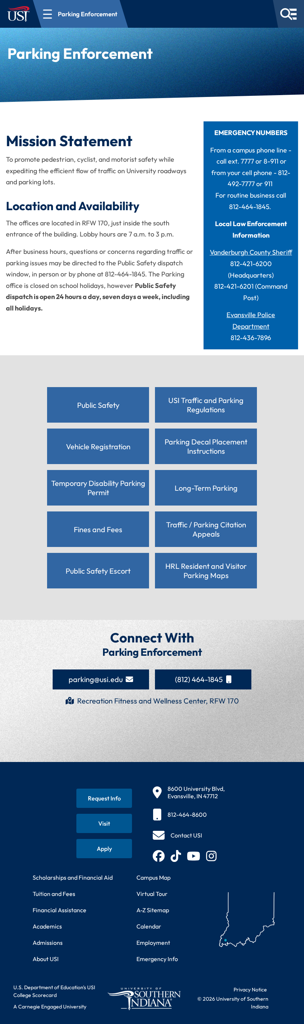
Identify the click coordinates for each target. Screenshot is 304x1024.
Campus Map (153, 877)
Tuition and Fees (54, 893)
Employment (153, 942)
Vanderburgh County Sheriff (251, 252)
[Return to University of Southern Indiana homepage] (143, 999)
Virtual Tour (152, 893)
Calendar (148, 926)
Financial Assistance (59, 910)
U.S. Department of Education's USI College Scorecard (54, 991)
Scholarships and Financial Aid (73, 877)
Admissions (48, 942)
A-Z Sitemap (152, 910)
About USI (46, 959)
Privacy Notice (250, 989)
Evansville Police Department (251, 320)
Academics (47, 926)
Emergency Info (157, 959)
